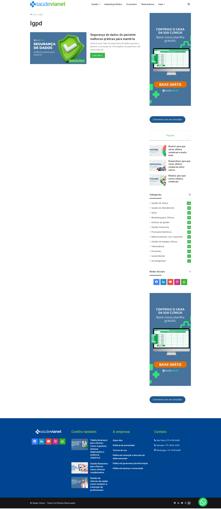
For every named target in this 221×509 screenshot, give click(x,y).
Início (34, 14)
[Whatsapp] (184, 282)
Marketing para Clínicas (162, 217)
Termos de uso (120, 450)
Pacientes (156, 251)
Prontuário (131, 4)
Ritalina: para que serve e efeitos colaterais (177, 179)
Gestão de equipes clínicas (164, 241)
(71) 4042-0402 (172, 445)
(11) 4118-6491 (173, 440)
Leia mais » (97, 55)
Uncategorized (158, 261)
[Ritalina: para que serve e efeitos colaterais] (158, 180)
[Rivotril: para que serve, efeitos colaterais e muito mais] (158, 150)
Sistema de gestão (160, 222)
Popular (170, 135)
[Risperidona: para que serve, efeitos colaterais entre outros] (158, 165)
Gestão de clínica (159, 203)
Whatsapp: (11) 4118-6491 (168, 450)
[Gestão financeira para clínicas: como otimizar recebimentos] (79, 468)
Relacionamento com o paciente (167, 237)
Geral (154, 213)
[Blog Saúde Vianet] (47, 4)
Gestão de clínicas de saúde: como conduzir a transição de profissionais (99, 484)
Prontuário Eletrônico (161, 232)
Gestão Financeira (160, 227)
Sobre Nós (118, 440)
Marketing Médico (113, 4)
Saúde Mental (158, 256)
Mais (160, 4)
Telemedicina (147, 4)
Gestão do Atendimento (162, 208)
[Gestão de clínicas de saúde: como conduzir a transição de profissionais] (79, 482)
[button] (202, 502)
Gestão (94, 4)
